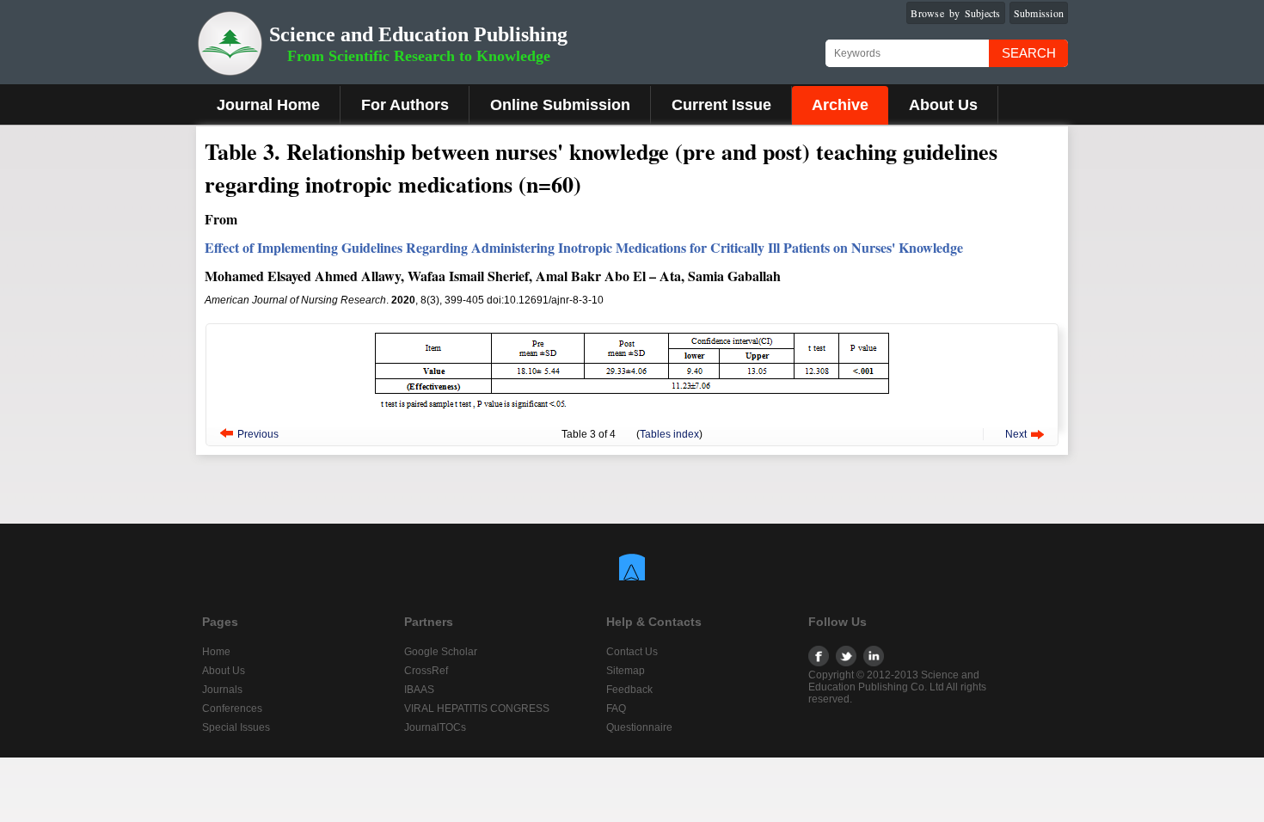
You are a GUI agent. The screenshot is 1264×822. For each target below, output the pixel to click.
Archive (840, 104)
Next (1016, 434)
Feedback (629, 690)
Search (1029, 53)
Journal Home (268, 104)
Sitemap (625, 671)
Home (216, 652)
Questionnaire (639, 727)
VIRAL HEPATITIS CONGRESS (476, 708)
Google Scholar (440, 652)
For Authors (405, 104)
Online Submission (560, 104)
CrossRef (426, 671)
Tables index (669, 434)
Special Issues (236, 727)
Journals (222, 690)
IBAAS (419, 690)
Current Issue (721, 104)
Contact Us (632, 652)
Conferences (232, 708)
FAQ (616, 708)
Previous (258, 434)
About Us (943, 104)
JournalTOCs (435, 727)
